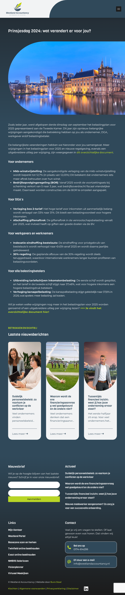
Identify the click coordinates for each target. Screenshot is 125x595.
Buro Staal (56, 582)
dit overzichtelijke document (95, 152)
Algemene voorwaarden (32, 588)
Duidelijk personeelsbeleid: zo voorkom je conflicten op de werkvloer (87, 475)
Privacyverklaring (56, 588)
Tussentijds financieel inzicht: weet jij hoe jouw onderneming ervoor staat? (91, 495)
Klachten (13, 588)
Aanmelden (34, 499)
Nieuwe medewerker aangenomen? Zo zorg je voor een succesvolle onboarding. (89, 506)
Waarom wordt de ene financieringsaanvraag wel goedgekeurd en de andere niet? (89, 485)
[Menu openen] (118, 9)
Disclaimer (73, 588)
